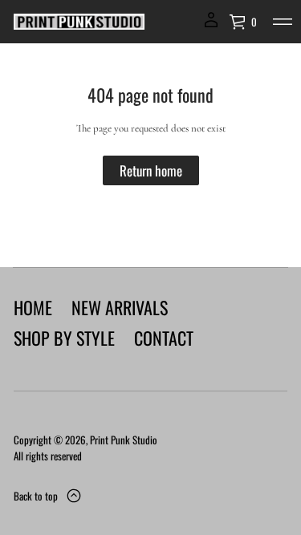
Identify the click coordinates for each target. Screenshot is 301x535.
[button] (243, 21)
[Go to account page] (211, 25)
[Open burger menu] (282, 21)
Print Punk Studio (123, 440)
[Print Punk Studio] (79, 22)
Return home (151, 170)
